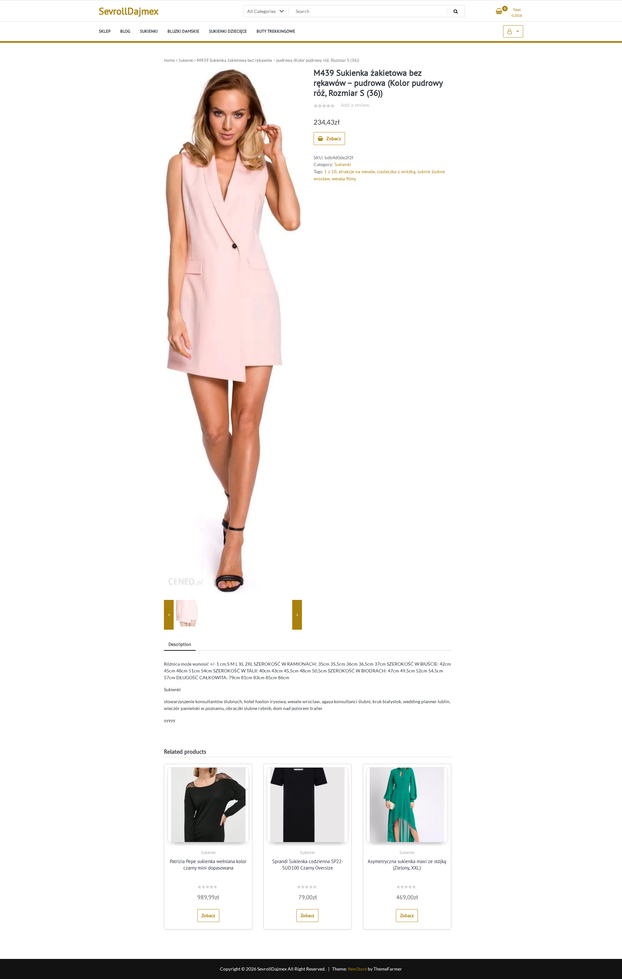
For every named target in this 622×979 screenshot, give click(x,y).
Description (179, 644)
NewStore (357, 969)
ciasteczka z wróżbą (396, 171)
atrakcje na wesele (357, 171)
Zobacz (333, 138)
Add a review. (355, 105)
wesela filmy (344, 179)
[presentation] (169, 615)
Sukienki (186, 60)
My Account (513, 31)
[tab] (180, 645)
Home (169, 60)
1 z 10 (330, 171)
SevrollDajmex (128, 11)
